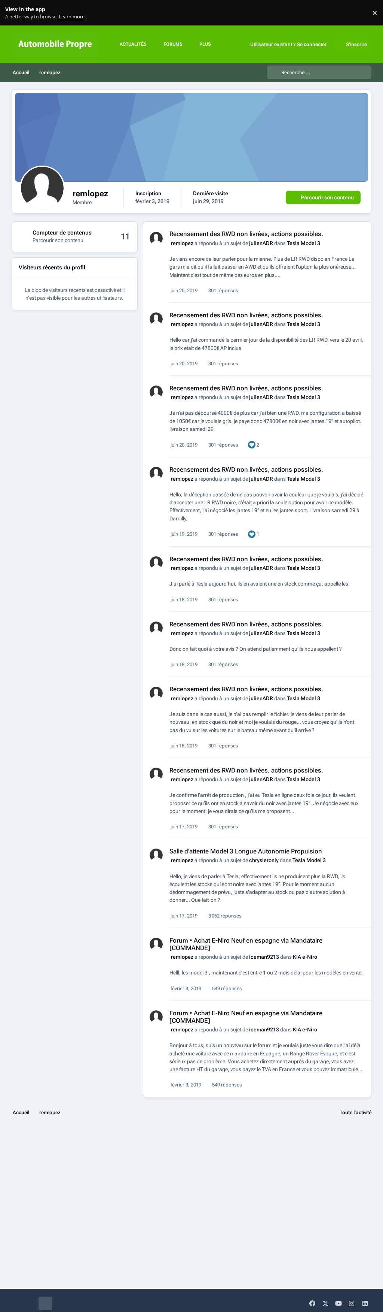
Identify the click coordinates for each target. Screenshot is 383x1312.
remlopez (182, 243)
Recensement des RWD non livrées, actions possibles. (246, 234)
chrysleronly (264, 860)
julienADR (261, 243)
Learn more (14, 12)
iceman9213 (264, 957)
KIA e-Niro (305, 957)
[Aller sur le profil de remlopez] (156, 238)
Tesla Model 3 (303, 243)
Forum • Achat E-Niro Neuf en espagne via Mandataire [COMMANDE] (245, 944)
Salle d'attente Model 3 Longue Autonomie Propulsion (245, 851)
